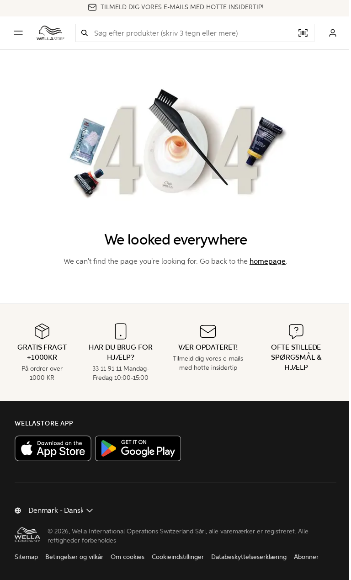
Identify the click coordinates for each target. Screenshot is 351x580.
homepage (268, 261)
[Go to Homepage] (50, 33)
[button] (84, 33)
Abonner (306, 557)
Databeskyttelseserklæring (249, 557)
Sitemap (26, 557)
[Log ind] (332, 33)
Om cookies (127, 557)
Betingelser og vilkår (74, 557)
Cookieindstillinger (178, 557)
